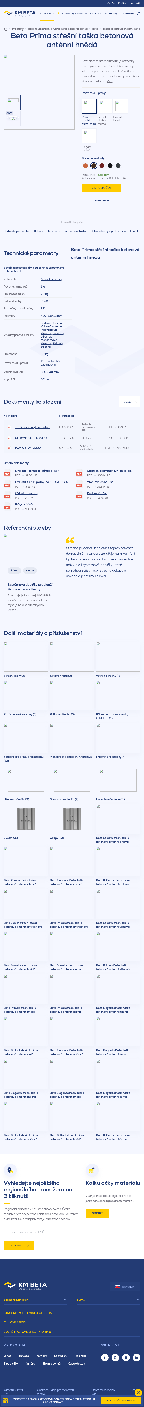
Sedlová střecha (51, 323)
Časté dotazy (76, 1363)
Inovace (24, 1356)
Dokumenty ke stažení (47, 231)
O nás (7, 1356)
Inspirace (80, 1356)
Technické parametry (17, 231)
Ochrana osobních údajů (103, 1392)
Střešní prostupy (51, 279)
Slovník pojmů (52, 1363)
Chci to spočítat (101, 187)
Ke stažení (60, 1356)
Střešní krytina (16, 1299)
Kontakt (135, 231)
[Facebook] (105, 1357)
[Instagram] (115, 1357)
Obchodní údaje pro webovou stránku (55, 1392)
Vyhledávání (138, 14)
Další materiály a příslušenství (108, 231)
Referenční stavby (75, 231)
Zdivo (81, 1299)
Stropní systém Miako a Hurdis (28, 1313)
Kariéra (30, 1363)
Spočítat (97, 1213)
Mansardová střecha (49, 341)
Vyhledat (16, 1245)
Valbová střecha (51, 326)
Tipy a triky (11, 1363)
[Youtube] (126, 1357)
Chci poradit (101, 200)
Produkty (18, 29)
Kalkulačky (121, 1400)
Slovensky (128, 1286)
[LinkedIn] (136, 1357)
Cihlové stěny (15, 1322)
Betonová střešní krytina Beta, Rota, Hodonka (58, 29)
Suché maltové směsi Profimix (27, 1332)
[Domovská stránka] (6, 29)
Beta (95, 29)
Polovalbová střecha (49, 331)
